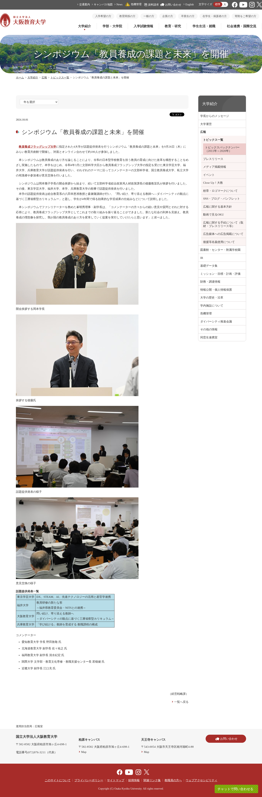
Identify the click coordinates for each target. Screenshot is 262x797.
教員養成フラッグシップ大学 (37, 146)
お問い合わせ (173, 4)
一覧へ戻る (181, 701)
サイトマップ (115, 780)
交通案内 (84, 4)
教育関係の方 (127, 16)
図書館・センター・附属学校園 (220, 249)
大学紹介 (84, 26)
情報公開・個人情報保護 (216, 289)
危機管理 (136, 4)
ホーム (20, 77)
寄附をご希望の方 (245, 16)
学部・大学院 (112, 26)
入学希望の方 (103, 16)
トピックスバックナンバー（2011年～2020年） (222, 149)
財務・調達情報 (210, 281)
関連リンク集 (152, 780)
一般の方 (148, 16)
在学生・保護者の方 (215, 16)
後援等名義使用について (219, 241)
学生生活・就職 (204, 26)
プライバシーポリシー (88, 780)
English (189, 4)
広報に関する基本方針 (217, 206)
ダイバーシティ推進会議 (216, 321)
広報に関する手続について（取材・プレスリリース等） (223, 224)
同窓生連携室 (209, 337)
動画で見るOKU (213, 214)
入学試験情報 (143, 26)
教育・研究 (173, 26)
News (119, 4)
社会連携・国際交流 (241, 26)
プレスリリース (213, 158)
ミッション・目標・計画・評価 (220, 273)
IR (201, 257)
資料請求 (153, 4)
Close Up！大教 (213, 182)
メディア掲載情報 (214, 166)
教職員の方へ (173, 780)
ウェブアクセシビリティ (201, 780)
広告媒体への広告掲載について (223, 233)
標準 (217, 4)
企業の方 (167, 16)
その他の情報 (209, 329)
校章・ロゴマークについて (220, 190)
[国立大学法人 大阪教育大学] (23, 26)
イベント (209, 174)
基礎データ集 (209, 265)
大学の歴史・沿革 (211, 297)
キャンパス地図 (103, 4)
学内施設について (211, 305)
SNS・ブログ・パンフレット (221, 198)
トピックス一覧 (59, 77)
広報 (44, 77)
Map (84, 751)
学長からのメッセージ (214, 116)
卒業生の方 (187, 16)
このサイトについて (58, 780)
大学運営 (206, 124)
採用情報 (134, 780)
